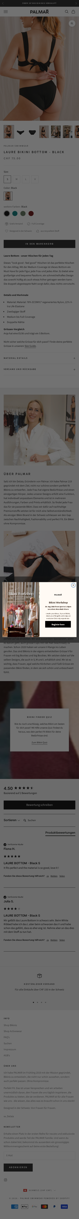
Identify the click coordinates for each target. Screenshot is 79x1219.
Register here (58, 624)
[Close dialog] (73, 585)
